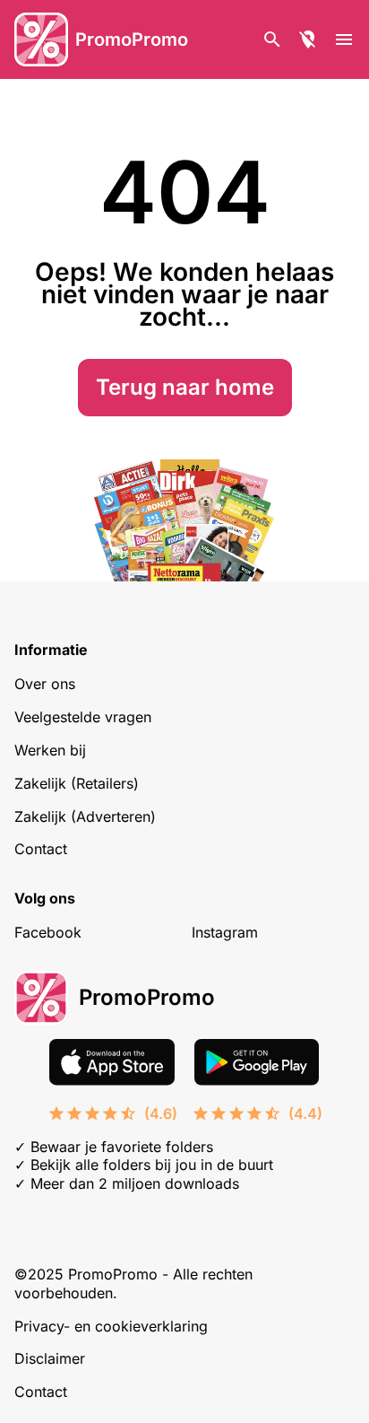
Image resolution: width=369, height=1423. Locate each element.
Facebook (48, 932)
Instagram (225, 932)
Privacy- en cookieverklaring (111, 1326)
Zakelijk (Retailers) (76, 783)
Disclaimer (49, 1358)
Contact (40, 849)
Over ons (44, 684)
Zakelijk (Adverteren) (85, 816)
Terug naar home (185, 387)
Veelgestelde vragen (82, 717)
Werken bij (50, 750)
